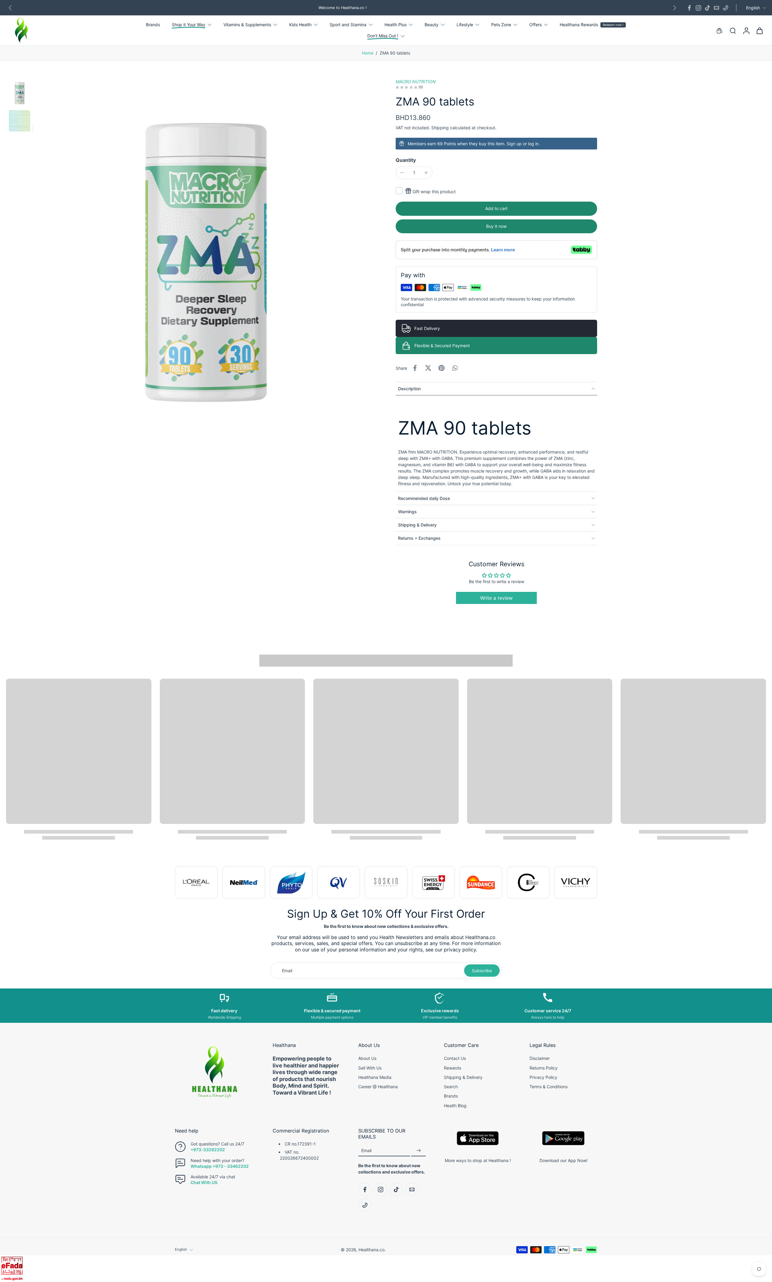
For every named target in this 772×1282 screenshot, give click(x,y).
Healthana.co (371, 1249)
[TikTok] (707, 7)
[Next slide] (674, 7)
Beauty (431, 24)
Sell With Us (369, 1067)
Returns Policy (544, 1067)
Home (367, 52)
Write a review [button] (496, 598)
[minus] (402, 173)
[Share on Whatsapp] (454, 368)
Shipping (440, 127)
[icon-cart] (759, 30)
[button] (496, 209)
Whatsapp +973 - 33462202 (220, 1166)
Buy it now (496, 226)
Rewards (452, 1067)
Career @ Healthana (378, 1086)
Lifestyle (465, 24)
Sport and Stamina (348, 24)
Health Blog (455, 1105)
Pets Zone (501, 24)
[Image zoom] (206, 249)
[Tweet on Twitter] (428, 368)
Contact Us (455, 1058)
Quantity (406, 160)
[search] (732, 30)
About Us (367, 1058)
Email (366, 1150)
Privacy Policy (543, 1077)
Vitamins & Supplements (247, 24)
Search (451, 1086)
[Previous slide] (10, 7)
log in (533, 143)
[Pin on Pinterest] (441, 368)
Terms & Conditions (549, 1086)
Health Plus (395, 24)
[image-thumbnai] (19, 92)
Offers (535, 24)
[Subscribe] (418, 1151)
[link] (196, 882)
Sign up (514, 143)
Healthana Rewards (579, 24)
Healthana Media (374, 1077)
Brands (153, 24)
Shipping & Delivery (463, 1077)
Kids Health (300, 24)
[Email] (716, 7)
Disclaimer (540, 1058)
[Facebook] (689, 7)
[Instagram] (698, 7)
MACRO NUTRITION (416, 81)
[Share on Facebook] (415, 368)
